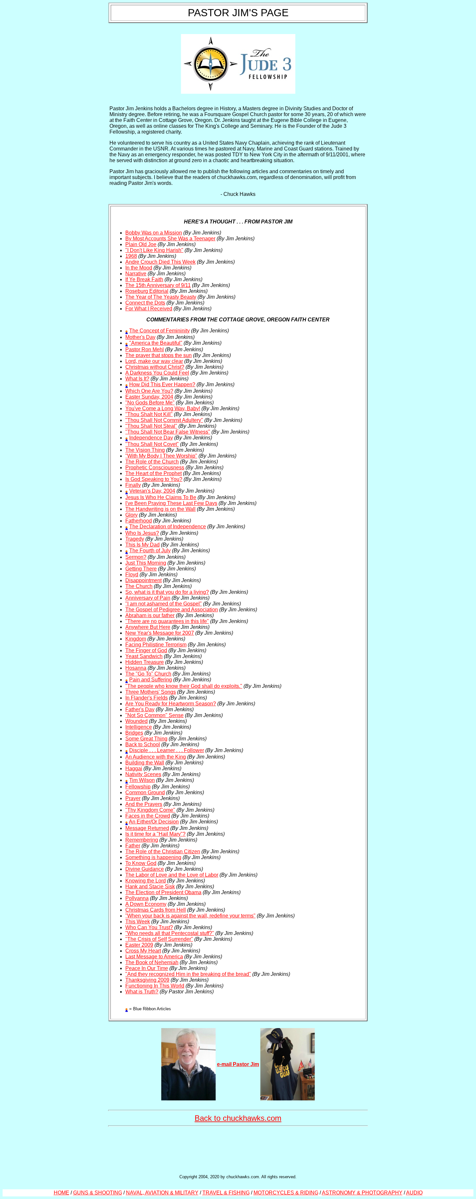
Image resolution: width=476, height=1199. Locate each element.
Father (132, 845)
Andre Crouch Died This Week (160, 262)
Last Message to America (154, 956)
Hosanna (135, 668)
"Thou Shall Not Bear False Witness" (167, 432)
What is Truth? (141, 991)
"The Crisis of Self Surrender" (159, 939)
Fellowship (138, 786)
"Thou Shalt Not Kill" (149, 414)
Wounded (136, 721)
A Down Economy (145, 904)
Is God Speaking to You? (153, 479)
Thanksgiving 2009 (147, 980)
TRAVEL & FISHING (226, 1192)
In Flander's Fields (146, 698)
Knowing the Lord (145, 880)
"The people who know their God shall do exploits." (183, 686)
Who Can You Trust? (149, 927)
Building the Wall (144, 762)
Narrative (135, 273)
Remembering (141, 840)
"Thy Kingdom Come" (150, 810)
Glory (131, 515)
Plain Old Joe (140, 244)
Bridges (134, 733)
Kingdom (135, 638)
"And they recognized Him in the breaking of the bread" (188, 974)
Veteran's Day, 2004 (152, 491)
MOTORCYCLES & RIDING (286, 1192)
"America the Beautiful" (155, 343)
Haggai (133, 768)
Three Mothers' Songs (150, 692)
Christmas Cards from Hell (155, 910)
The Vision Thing (145, 450)
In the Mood (138, 267)
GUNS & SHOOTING (97, 1192)
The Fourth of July (150, 550)
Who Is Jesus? (142, 533)
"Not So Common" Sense (154, 715)
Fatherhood (138, 520)
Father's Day (139, 709)
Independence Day (151, 437)
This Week (137, 921)
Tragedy (134, 539)
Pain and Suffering (150, 679)
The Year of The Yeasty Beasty (160, 297)
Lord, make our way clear (154, 361)
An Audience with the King (155, 757)
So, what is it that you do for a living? (167, 592)
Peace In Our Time (146, 968)
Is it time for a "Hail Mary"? (155, 834)
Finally (133, 485)
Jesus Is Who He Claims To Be (160, 497)
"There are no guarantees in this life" (167, 621)
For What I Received (148, 308)
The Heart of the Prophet (153, 473)
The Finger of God (146, 650)
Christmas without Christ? (154, 367)
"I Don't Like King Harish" (154, 250)
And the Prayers (143, 804)
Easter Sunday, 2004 (149, 397)
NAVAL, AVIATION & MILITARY (162, 1192)
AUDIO (414, 1192)
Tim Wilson (142, 780)
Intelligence (138, 727)
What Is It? (137, 378)
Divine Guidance (144, 869)
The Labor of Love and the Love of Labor (171, 875)
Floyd (131, 574)
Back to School (142, 744)
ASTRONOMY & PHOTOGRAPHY (362, 1192)
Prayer (133, 798)
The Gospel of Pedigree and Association (171, 609)
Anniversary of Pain (147, 598)
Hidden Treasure (144, 662)
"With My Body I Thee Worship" (161, 456)
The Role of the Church (152, 461)
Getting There (141, 568)
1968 (131, 256)
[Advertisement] (238, 1149)
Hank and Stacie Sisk (150, 886)
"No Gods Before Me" (150, 402)
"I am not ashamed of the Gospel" (163, 603)
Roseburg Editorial (146, 291)
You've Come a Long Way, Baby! (162, 408)
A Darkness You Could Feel (157, 373)
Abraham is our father (150, 615)
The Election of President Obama (163, 892)
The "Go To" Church (148, 674)
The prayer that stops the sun (158, 355)
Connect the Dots (145, 303)
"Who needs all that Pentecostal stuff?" (169, 933)
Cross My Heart (143, 950)
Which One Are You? (149, 391)
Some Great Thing (146, 738)
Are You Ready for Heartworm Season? (170, 703)
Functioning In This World (154, 986)
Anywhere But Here (147, 627)
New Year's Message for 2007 (159, 633)
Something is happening (153, 857)
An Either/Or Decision (154, 821)
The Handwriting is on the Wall (160, 509)
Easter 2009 (139, 945)
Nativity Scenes (143, 774)
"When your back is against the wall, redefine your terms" (190, 915)
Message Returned (147, 828)
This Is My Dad (142, 544)
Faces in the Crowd (147, 816)
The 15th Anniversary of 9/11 (158, 285)
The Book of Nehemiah (151, 962)
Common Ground (145, 792)
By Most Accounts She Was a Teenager (170, 238)
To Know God (140, 863)
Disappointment (143, 580)
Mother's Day (140, 337)
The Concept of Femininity (159, 330)
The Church (139, 586)
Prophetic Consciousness (154, 467)
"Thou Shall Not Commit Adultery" (164, 420)
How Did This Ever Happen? (162, 384)
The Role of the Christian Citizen (162, 851)
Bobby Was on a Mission (153, 232)
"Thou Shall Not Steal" (151, 426)
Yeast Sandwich (144, 656)
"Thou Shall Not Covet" (152, 444)
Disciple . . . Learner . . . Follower (166, 750)
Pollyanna (137, 898)
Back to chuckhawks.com (238, 1118)
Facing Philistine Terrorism (156, 644)
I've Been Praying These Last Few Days (171, 503)
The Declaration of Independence (167, 526)
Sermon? (135, 557)
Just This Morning (145, 563)
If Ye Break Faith (144, 279)
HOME (61, 1192)
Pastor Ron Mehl (144, 349)
